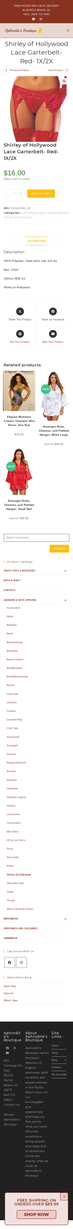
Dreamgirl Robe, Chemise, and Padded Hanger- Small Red (19, 504)
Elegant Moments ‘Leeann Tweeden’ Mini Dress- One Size (19, 421)
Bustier (11, 685)
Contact (56, 1067)
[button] (64, 81)
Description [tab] (36, 241)
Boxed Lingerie (15, 659)
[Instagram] (40, 19)
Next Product (56, 70)
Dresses (11, 754)
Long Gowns (14, 823)
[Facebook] (33, 19)
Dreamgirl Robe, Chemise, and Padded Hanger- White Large (54, 430)
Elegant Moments (16, 762)
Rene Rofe (13, 857)
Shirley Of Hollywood (17, 217)
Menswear (11, 918)
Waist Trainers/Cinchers (20, 909)
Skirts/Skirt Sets (15, 883)
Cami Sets (12, 694)
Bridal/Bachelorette (17, 676)
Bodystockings (15, 642)
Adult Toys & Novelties (19, 570)
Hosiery (11, 805)
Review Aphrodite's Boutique (12, 1119)
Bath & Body (12, 580)
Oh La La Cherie (16, 840)
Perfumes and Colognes (21, 928)
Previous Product (19, 70)
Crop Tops (12, 728)
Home (55, 1045)
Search (59, 548)
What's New (11, 1000)
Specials (9, 993)
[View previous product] (6, 70)
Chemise (12, 702)
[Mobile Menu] (66, 30)
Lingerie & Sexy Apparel (52, 212)
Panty (10, 848)
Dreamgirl (12, 745)
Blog (54, 1060)
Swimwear (11, 938)
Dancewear (13, 737)
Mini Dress (13, 831)
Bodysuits (12, 651)
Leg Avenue (13, 814)
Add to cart (41, 193)
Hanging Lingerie (16, 797)
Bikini (10, 633)
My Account (59, 1074)
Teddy (10, 891)
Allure (10, 616)
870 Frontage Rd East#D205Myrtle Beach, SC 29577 (13, 1075)
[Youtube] (7, 1053)
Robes (10, 866)
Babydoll (12, 625)
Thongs (11, 900)
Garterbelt (28, 212)
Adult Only (10, 986)
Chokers (11, 711)
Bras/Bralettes (14, 668)
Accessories (13, 608)
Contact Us (11, 1104)
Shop (55, 1052)
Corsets (9, 590)
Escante (11, 771)
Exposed (12, 780)
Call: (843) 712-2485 (37, 14)
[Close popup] (64, 1196)
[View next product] (66, 70)
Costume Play (14, 719)
